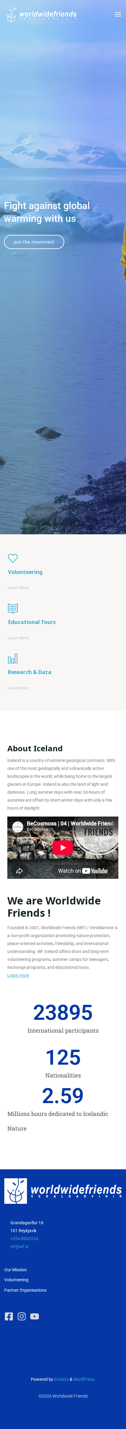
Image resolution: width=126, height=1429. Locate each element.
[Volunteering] (63, 558)
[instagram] (23, 1316)
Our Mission (15, 1269)
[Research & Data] (63, 658)
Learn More (18, 587)
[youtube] (36, 1316)
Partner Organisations (25, 1290)
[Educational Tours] (63, 608)
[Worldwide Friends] (41, 14)
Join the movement (34, 242)
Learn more (18, 975)
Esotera (61, 1379)
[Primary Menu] (118, 14)
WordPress (83, 1379)
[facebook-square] (10, 1316)
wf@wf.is (19, 1246)
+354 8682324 (24, 1238)
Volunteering (16, 1280)
